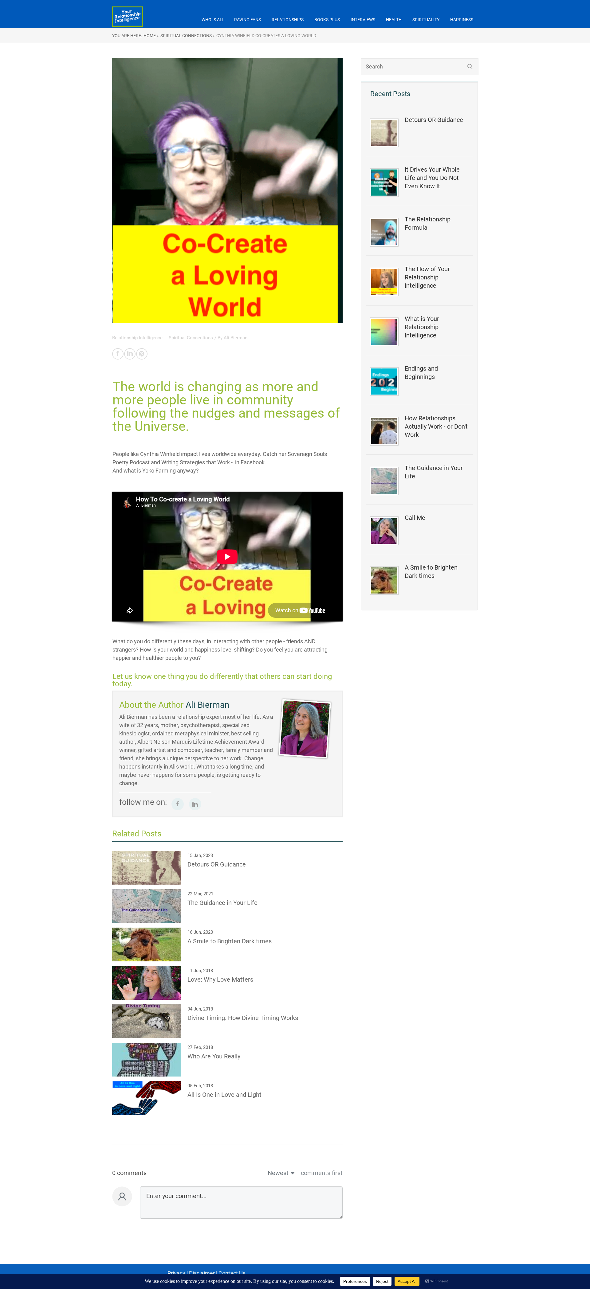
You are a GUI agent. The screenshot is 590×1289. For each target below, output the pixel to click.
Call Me (415, 517)
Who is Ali (212, 19)
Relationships (288, 19)
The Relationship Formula (427, 223)
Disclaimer (202, 1273)
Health (394, 19)
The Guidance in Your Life (434, 472)
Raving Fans (247, 19)
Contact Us (232, 1273)
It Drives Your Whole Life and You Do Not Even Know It (432, 178)
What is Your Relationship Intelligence (422, 327)
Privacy (176, 1273)
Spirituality (425, 19)
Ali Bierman (235, 338)
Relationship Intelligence (138, 338)
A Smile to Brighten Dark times (431, 571)
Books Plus (327, 19)
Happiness (461, 19)
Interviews (363, 19)
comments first (322, 1173)
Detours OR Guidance (434, 119)
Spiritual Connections (191, 338)
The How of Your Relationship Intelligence (427, 277)
